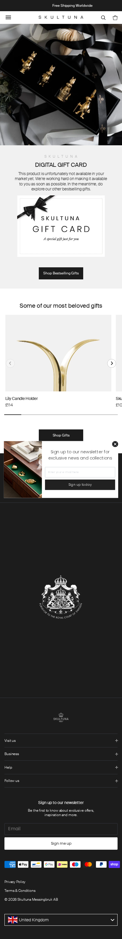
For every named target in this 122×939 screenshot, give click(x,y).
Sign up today (80, 484)
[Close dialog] (115, 444)
